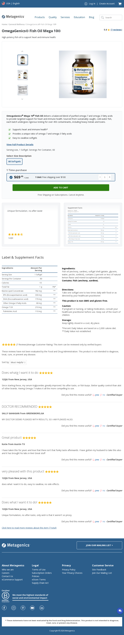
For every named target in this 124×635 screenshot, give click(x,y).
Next (22, 99)
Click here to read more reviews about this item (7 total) (29, 527)
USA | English (13, 3)
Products (40, 17)
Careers (5, 572)
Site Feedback (99, 569)
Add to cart (61, 187)
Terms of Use (39, 569)
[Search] (102, 17)
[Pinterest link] (23, 607)
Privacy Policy (68, 569)
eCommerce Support (12, 579)
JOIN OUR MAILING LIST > (99, 545)
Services (65, 17)
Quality (53, 17)
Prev (22, 51)
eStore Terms (39, 579)
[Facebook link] (4, 607)
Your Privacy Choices (72, 572)
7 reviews (116, 29)
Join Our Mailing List (102, 572)
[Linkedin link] (41, 607)
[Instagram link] (13, 607)
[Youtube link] (32, 607)
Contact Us (7, 576)
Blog (92, 17)
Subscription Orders (42, 572)
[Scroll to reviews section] (109, 29)
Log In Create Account (102, 3)
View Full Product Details (20, 144)
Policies (35, 576)
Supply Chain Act (40, 582)
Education (80, 17)
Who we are (8, 569)
